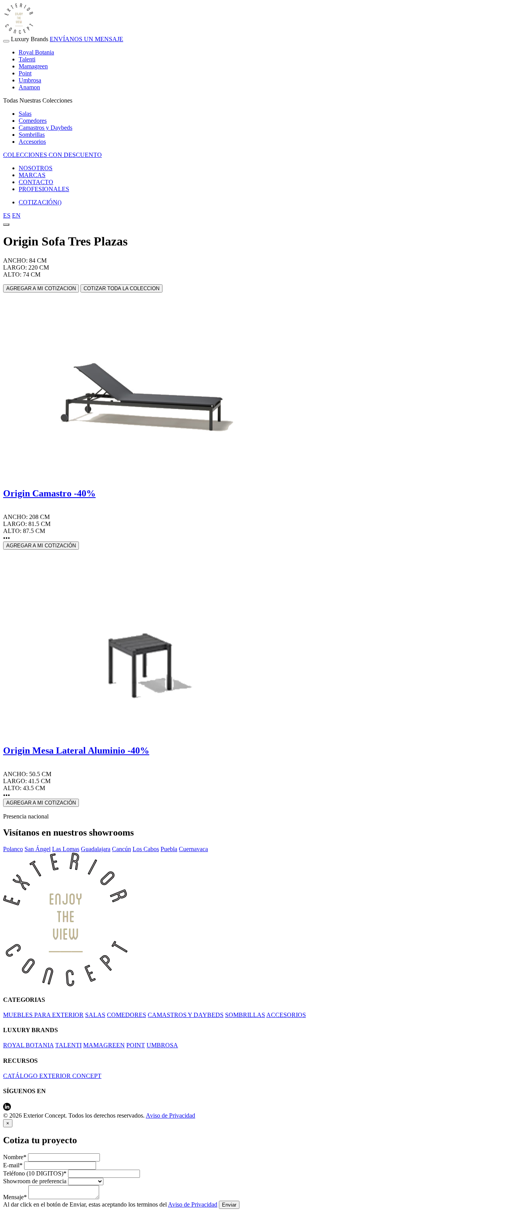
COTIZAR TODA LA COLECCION (121, 288)
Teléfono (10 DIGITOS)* (34, 1173)
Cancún (121, 849)
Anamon (29, 87)
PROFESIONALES (44, 189)
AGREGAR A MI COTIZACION (41, 288)
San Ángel (37, 849)
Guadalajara (95, 849)
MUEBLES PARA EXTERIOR (43, 1015)
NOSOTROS (35, 168)
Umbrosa (30, 80)
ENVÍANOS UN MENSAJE (86, 39)
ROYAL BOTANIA (28, 1045)
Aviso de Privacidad (170, 1115)
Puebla (169, 849)
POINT (135, 1045)
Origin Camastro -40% (49, 493)
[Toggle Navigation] (6, 41)
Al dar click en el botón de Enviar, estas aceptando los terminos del (110, 1204)
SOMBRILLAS (245, 1015)
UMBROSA (162, 1045)
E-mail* (13, 1165)
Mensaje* (15, 1197)
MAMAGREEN (104, 1045)
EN (16, 215)
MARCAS (32, 175)
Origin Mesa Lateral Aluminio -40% (76, 750)
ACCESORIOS (286, 1015)
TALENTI (68, 1045)
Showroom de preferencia (34, 1181)
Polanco (13, 849)
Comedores (33, 120)
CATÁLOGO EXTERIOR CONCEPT (52, 1076)
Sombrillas (32, 134)
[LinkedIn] (7, 1108)
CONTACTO (36, 182)
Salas (25, 113)
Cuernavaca (193, 849)
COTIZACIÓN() (40, 202)
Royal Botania (36, 52)
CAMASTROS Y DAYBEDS (186, 1015)
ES (6, 215)
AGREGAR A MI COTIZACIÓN (41, 546)
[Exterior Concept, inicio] (65, 984)
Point (25, 73)
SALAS (95, 1015)
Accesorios (32, 141)
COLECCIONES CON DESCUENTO (52, 155)
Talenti (27, 59)
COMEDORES (126, 1015)
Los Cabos (146, 849)
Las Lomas (65, 849)
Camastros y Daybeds (45, 127)
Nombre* (14, 1157)
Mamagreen (33, 66)
